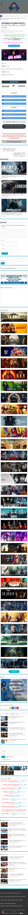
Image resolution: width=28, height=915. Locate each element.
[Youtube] (18, 708)
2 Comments (5, 32)
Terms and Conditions (16, 909)
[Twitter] (15, 708)
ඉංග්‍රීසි (14, 30)
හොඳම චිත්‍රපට (20, 31)
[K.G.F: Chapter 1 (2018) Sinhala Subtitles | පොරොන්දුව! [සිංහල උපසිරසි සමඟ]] (4, 875)
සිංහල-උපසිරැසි (15, 31)
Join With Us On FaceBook (14, 45)
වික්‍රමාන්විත (11, 31)
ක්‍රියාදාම (16, 30)
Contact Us (23, 909)
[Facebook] (13, 708)
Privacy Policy (8, 909)
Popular (7, 713)
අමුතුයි (8, 30)
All (4, 18)
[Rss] (10, 708)
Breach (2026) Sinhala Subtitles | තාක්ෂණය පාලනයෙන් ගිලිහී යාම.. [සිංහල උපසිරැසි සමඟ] (11, 214)
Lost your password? (6, 759)
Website (3, 248)
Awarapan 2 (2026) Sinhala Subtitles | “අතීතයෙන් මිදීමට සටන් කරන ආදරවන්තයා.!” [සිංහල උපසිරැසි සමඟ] (16, 734)
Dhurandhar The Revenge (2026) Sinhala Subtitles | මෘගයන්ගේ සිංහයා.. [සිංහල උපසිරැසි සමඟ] (17, 835)
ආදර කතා (11, 30)
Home (2, 18)
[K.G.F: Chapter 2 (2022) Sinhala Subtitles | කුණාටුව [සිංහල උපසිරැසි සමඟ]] (4, 858)
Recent (2, 713)
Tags (17, 713)
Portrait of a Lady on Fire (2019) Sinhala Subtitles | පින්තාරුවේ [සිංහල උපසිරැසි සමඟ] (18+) (9, 149)
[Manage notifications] (3, 912)
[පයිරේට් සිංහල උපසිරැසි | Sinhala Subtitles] (14, 6)
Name (2, 240)
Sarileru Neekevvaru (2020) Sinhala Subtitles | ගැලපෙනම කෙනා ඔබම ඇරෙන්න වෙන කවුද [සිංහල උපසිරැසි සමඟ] (19, 154)
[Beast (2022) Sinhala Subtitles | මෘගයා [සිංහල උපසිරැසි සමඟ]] (4, 870)
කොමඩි (19, 30)
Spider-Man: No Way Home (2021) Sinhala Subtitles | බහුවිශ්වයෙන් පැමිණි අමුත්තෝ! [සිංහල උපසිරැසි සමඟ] (17, 863)
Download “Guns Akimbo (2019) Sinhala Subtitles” (14, 126)
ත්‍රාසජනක (3, 31)
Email (2, 244)
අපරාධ (5, 30)
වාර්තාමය (6, 31)
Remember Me (11, 756)
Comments (12, 713)
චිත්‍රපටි (22, 30)
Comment (3, 228)
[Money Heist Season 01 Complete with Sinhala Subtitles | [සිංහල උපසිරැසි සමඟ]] (4, 881)
